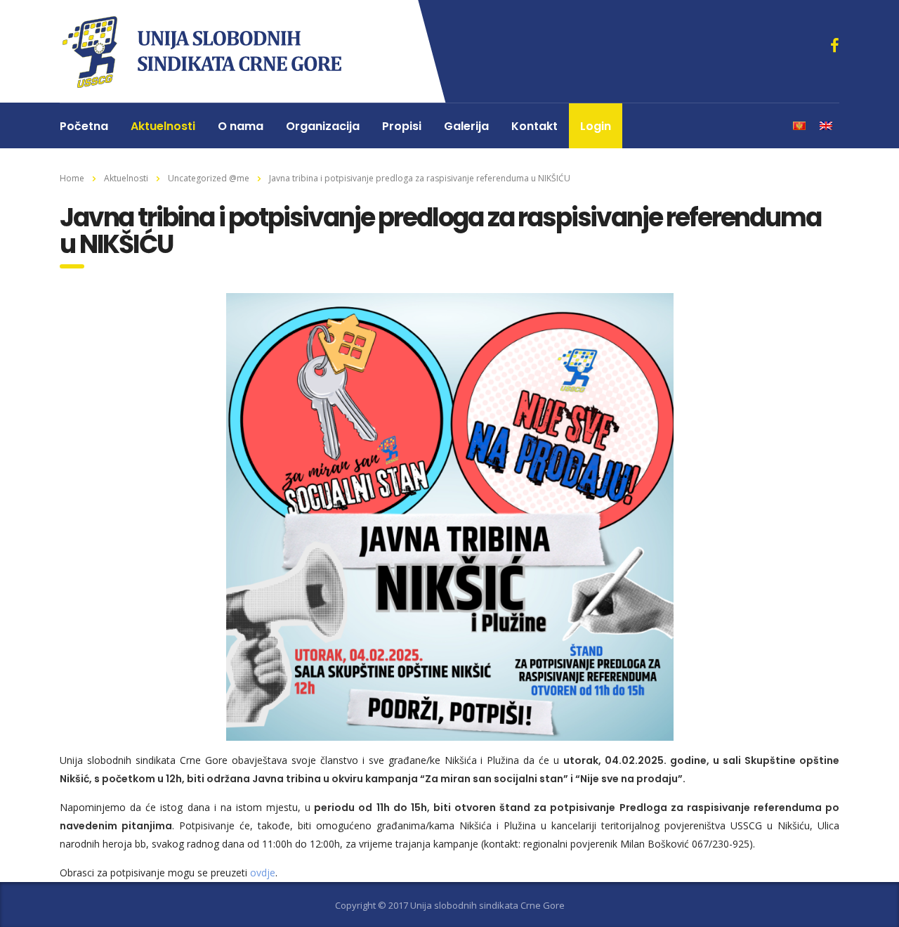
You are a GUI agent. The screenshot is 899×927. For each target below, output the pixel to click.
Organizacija (323, 126)
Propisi (401, 126)
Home (72, 178)
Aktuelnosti (163, 126)
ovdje (262, 872)
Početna (84, 126)
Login (595, 126)
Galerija (466, 126)
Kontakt (534, 126)
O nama (240, 126)
